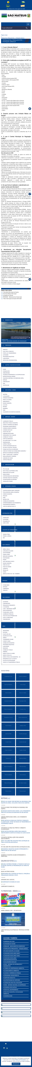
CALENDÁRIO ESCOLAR (10, 962)
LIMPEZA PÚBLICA (7, 444)
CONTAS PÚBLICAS (7, 459)
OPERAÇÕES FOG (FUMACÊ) (9, 435)
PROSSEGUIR (16, 1064)
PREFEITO (5, 349)
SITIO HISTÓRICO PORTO (8, 561)
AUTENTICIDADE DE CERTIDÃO (10, 479)
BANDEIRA (5, 408)
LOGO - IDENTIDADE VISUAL (9, 608)
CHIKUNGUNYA (6, 381)
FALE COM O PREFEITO (8, 351)
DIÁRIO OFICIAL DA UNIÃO (9, 653)
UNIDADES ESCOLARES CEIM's (12, 955)
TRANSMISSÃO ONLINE (8, 639)
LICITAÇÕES (5, 354)
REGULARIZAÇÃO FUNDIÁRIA (9, 456)
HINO (4, 410)
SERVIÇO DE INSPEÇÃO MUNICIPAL (11, 452)
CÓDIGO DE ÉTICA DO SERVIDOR (10, 449)
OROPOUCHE (6, 385)
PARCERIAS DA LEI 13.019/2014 (10, 658)
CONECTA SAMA (6, 641)
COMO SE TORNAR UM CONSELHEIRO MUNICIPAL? (14, 451)
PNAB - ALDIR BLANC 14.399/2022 (10, 454)
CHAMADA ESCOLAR (7, 430)
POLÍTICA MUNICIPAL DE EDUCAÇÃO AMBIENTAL (13, 992)
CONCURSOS (6, 358)
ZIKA (4, 383)
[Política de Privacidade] (8, 6)
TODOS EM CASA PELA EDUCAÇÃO (13, 982)
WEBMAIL (5, 651)
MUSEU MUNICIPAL (7, 403)
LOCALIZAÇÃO (6, 396)
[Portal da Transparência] (23, 2)
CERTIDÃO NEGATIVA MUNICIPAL (10, 477)
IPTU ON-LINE (6, 469)
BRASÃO (5, 406)
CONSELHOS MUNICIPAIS (8, 642)
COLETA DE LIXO (7, 431)
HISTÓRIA (5, 394)
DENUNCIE (5, 648)
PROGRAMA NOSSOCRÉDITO (9, 426)
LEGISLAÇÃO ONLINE (8, 481)
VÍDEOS (4, 637)
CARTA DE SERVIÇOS (8, 438)
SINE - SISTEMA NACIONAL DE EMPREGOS (15, 985)
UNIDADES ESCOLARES (8, 433)
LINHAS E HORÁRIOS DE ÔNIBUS (10, 424)
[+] (2, 292)
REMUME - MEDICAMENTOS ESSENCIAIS (14, 946)
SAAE (4, 497)
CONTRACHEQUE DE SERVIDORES (11, 476)
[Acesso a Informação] (8, 2)
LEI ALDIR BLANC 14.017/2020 (9, 440)
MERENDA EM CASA (9, 941)
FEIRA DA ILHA (6, 564)
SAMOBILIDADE (6, 442)
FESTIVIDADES (6, 557)
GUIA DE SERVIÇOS (7, 610)
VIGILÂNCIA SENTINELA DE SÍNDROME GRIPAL (13, 378)
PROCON (5, 495)
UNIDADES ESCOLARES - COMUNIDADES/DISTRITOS (10, 958)
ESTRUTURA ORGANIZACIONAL (10, 360)
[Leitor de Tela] (30, 279)
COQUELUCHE (6, 371)
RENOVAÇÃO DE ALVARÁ (8, 472)
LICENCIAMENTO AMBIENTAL (11, 970)
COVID (4, 369)
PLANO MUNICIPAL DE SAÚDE (11, 951)
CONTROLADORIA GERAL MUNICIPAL (11, 490)
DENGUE (5, 379)
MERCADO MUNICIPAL (8, 556)
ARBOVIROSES (6, 372)
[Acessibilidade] (30, 109)
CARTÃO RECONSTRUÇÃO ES (9, 445)
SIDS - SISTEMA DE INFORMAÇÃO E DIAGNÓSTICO (12, 965)
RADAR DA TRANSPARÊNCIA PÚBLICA (11, 662)
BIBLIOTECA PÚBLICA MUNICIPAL (10, 422)
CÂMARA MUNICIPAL (7, 494)
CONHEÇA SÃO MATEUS (10, 987)
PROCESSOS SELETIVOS (8, 356)
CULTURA (5, 404)
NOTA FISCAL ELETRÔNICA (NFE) (10, 470)
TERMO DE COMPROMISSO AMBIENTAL (14, 968)
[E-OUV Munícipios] (23, 6)
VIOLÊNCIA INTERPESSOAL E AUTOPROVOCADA (14, 374)
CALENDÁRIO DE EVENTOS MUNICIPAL (11, 411)
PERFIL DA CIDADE (7, 399)
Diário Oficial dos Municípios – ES (11, 656)
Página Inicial (4, 35)
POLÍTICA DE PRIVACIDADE (9, 660)
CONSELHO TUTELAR (8, 437)
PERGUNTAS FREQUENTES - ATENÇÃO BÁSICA (16, 948)
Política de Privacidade (20, 1059)
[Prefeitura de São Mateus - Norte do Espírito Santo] (16, 15)
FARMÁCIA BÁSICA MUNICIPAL (10, 428)
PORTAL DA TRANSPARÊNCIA (9, 353)
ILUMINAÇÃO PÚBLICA (8, 421)
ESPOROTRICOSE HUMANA (9, 376)
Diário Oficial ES (7, 655)
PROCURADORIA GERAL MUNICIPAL (11, 492)
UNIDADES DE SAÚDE (8, 458)
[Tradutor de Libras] (30, 194)
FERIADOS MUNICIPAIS (8, 397)
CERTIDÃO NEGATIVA (9, 977)
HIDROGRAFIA (6, 401)
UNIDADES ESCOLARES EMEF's (12, 953)
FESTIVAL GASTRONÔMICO (11, 989)
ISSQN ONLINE (6, 474)
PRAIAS (4, 559)
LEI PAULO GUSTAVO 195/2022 (10, 447)
